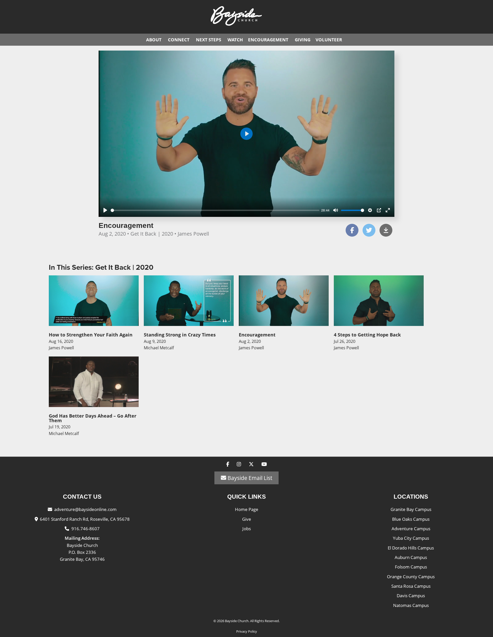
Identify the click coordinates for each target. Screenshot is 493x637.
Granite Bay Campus (411, 509)
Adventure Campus (411, 529)
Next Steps (208, 40)
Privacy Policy (246, 631)
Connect (178, 40)
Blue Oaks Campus (411, 519)
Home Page (246, 509)
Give (246, 519)
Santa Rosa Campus (411, 586)
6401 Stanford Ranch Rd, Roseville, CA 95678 (85, 519)
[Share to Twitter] (369, 230)
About (154, 40)
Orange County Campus (411, 577)
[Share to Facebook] (352, 230)
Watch (235, 40)
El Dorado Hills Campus (411, 548)
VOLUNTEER (329, 40)
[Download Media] (386, 230)
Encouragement (268, 40)
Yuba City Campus (411, 538)
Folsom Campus (411, 567)
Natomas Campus (411, 605)
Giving (302, 40)
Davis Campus (411, 596)
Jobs (246, 529)
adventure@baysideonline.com (85, 509)
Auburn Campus (411, 557)
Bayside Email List (249, 477)
